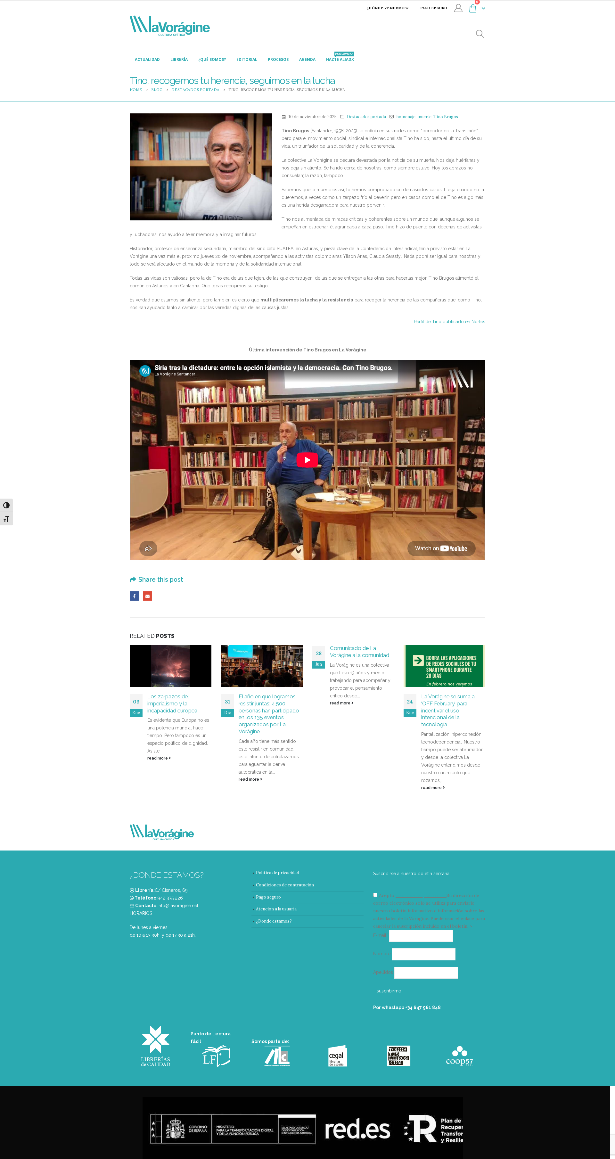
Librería (179, 59)
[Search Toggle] (480, 34)
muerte (424, 116)
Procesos (278, 59)
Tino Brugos (445, 116)
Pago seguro (433, 8)
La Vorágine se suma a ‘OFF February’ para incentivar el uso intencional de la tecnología (448, 710)
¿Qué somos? (212, 59)
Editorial (246, 59)
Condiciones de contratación (285, 885)
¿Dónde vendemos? (387, 8)
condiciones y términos (420, 895)
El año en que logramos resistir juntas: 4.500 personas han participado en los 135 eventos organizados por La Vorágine (269, 714)
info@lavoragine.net (178, 905)
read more (158, 758)
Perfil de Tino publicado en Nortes (449, 321)
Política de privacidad (277, 872)
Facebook (134, 596)
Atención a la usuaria (276, 909)
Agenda (307, 59)
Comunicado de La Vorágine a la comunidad (359, 651)
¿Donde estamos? (274, 921)
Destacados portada (366, 116)
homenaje (406, 116)
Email (147, 596)
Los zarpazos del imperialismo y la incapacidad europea (172, 703)
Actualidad (147, 59)
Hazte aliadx (340, 57)
